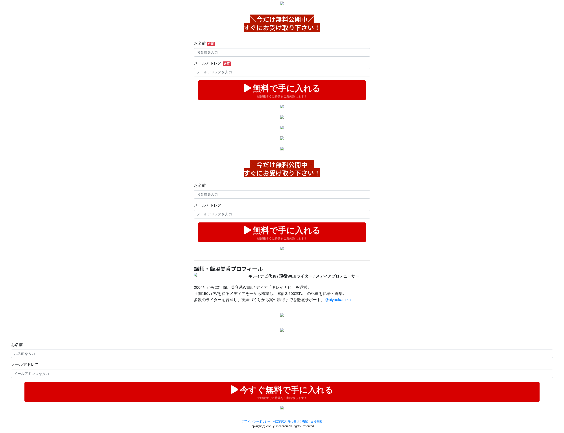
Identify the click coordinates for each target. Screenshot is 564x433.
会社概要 (316, 421)
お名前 (204, 43)
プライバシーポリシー (256, 421)
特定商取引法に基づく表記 (290, 421)
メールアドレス (212, 63)
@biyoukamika (338, 300)
